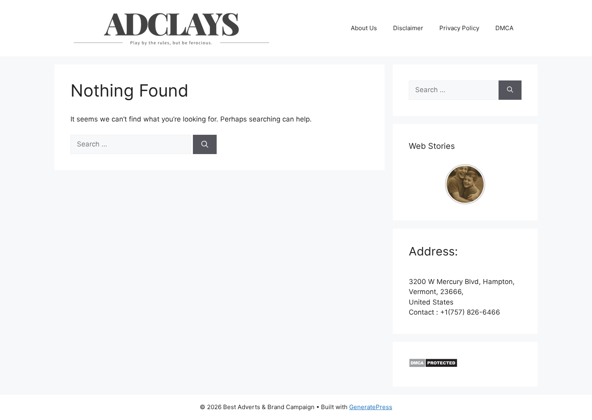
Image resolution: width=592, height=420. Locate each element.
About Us (364, 28)
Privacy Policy (459, 28)
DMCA (504, 28)
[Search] (205, 144)
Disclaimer (408, 28)
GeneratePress (370, 407)
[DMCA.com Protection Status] (433, 365)
